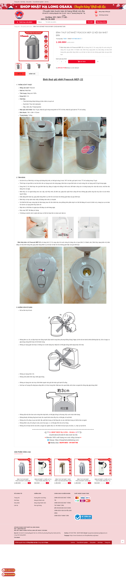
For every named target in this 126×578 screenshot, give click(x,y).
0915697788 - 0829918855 (76, 533)
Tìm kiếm (90, 22)
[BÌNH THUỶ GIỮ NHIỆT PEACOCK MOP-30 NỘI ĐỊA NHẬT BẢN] (23, 467)
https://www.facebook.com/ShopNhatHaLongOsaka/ (84, 535)
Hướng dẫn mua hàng (40, 497)
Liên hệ (46, 1)
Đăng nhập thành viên (40, 503)
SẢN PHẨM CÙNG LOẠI (22, 452)
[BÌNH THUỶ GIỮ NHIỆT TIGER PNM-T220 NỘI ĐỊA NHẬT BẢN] (63, 467)
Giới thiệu (22, 1)
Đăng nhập (101, 11)
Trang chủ (17, 1)
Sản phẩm (29, 1)
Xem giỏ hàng (38, 505)
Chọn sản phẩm (39, 483)
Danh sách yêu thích (61, 59)
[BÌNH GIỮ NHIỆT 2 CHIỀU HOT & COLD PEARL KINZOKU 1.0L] (43, 467)
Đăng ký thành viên (39, 500)
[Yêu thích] (98, 61)
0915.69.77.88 (62, 68)
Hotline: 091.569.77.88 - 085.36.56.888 (54, 18)
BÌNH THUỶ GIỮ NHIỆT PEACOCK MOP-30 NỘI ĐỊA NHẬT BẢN (23, 481)
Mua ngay (18, 483)
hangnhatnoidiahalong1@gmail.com (97, 533)
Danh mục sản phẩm (25, 22)
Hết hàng (58, 483)
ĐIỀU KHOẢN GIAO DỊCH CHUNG (62, 508)
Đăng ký (108, 11)
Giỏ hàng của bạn (103, 15)
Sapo (46, 542)
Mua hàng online (101, 22)
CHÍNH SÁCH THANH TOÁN (61, 515)
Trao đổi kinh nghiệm (38, 1)
